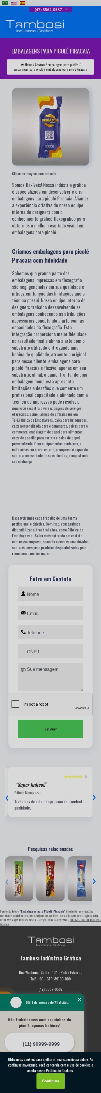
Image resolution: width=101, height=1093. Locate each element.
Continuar (50, 1081)
